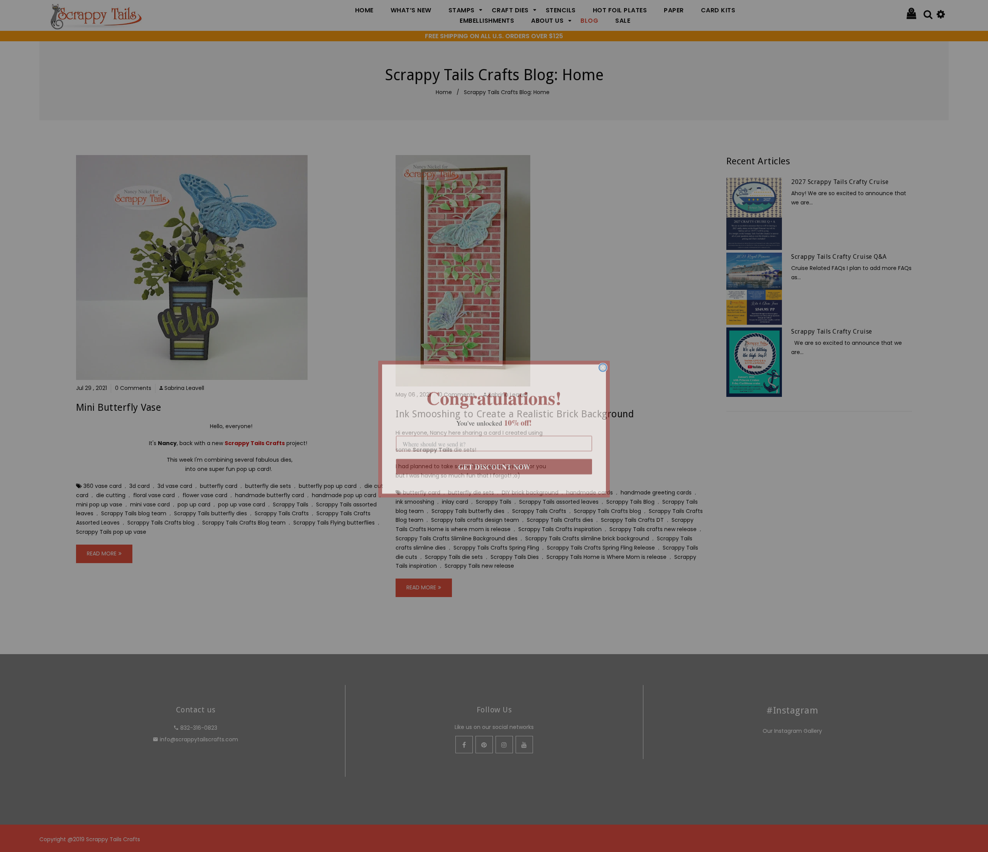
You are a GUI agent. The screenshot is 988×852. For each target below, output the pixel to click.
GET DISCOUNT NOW (494, 464)
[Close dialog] (603, 364)
